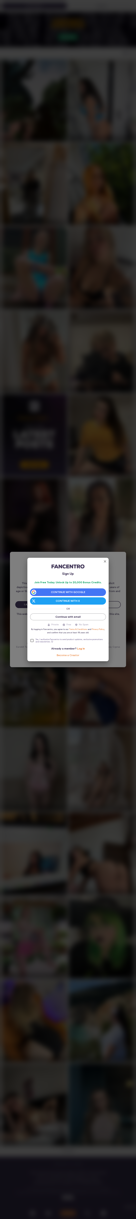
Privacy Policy (98, 629)
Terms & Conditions (78, 629)
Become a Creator (68, 655)
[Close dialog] (105, 561)
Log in (81, 648)
